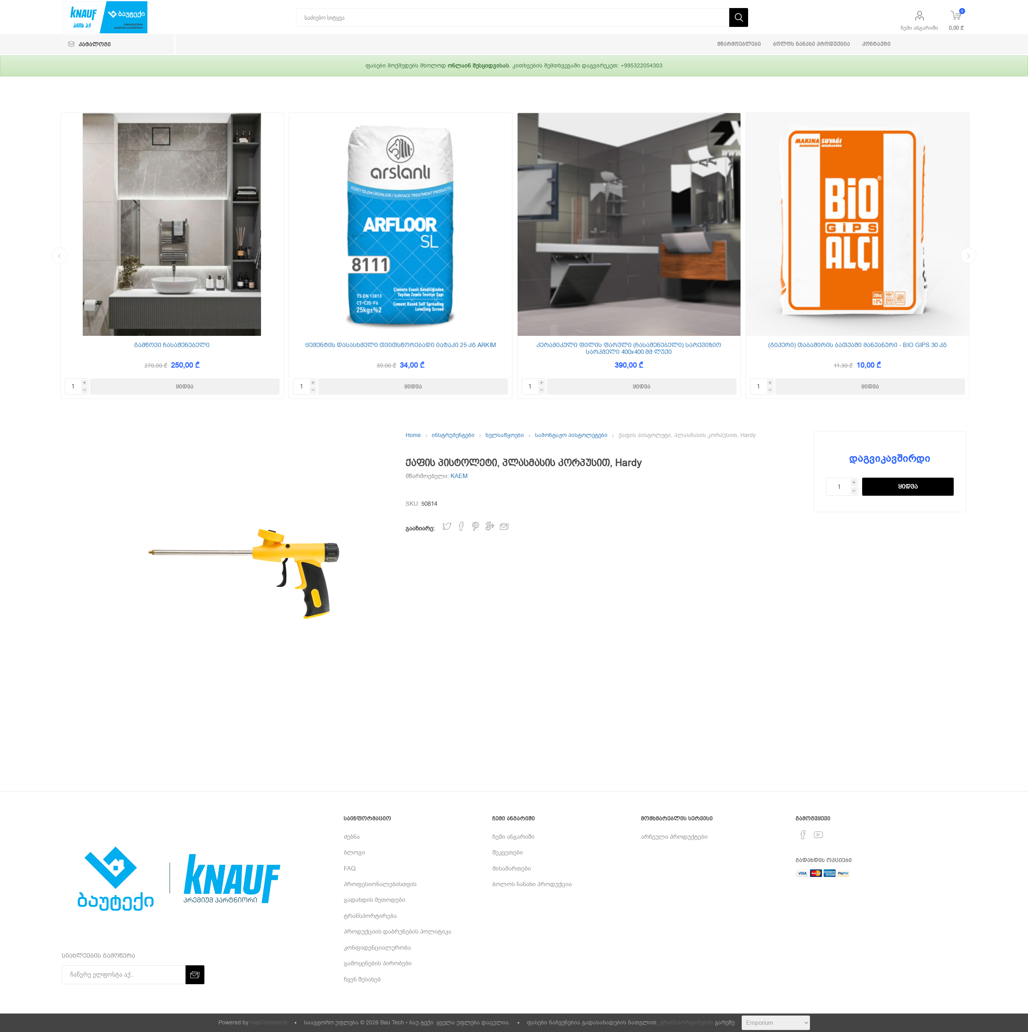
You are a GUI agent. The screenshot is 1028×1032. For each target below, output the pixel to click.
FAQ (350, 868)
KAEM (459, 476)
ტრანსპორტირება (370, 916)
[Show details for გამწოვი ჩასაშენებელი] (172, 224)
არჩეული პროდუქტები (674, 837)
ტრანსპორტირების (686, 1022)
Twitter (447, 526)
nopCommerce (269, 1022)
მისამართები (511, 868)
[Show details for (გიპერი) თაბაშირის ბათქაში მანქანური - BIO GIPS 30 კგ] (857, 224)
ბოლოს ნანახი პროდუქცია (532, 884)
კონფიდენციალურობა (377, 948)
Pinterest (475, 526)
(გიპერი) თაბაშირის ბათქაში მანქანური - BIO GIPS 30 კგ (857, 345)
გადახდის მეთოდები (374, 900)
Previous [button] (59, 255)
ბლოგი (354, 852)
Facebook (461, 526)
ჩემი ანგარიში (919, 28)
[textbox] (512, 17)
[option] (172, 255)
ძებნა (352, 837)
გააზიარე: (420, 528)
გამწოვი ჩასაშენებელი (172, 345)
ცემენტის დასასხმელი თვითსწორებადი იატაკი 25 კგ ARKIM (400, 345)
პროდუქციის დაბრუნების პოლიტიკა (397, 932)
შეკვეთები (507, 852)
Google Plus (489, 526)
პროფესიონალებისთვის (380, 884)
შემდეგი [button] (969, 255)
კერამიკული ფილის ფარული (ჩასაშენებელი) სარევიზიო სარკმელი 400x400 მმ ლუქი (628, 348)
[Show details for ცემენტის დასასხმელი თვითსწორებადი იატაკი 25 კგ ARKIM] (400, 224)
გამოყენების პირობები (378, 963)
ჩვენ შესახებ (362, 979)
